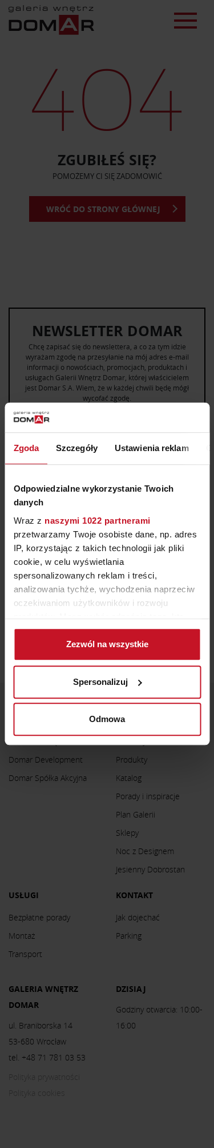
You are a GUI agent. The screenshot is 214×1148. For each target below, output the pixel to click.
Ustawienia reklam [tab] (151, 448)
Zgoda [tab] (26, 448)
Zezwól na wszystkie (107, 644)
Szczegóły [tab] (77, 448)
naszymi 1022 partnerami (98, 520)
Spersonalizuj (100, 682)
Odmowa (107, 719)
